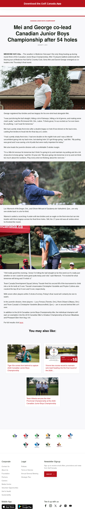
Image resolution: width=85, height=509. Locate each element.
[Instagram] (50, 505)
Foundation (6, 473)
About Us (5, 470)
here (21, 322)
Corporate (6, 461)
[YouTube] (70, 505)
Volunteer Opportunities (10, 488)
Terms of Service (27, 470)
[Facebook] (45, 505)
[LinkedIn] (65, 505)
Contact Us (5, 466)
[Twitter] (55, 505)
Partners (5, 477)
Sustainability (6, 495)
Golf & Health (6, 491)
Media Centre (6, 484)
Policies (24, 466)
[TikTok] (60, 505)
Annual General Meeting (29, 473)
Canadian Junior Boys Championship (42, 21)
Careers (4, 480)
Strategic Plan (26, 477)
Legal (23, 461)
